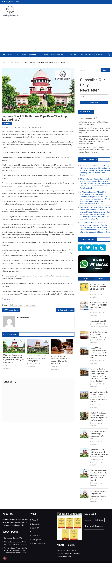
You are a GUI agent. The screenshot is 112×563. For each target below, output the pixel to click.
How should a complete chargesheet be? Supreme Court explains (98, 493)
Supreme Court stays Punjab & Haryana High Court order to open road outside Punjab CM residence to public (99, 454)
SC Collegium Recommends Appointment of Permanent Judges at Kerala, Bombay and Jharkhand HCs (13, 358)
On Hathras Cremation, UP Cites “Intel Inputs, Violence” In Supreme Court (66, 310)
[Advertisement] (56, 35)
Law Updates (21, 127)
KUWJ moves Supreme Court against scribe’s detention (12, 310)
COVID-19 (35, 528)
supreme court (30, 305)
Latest (86, 278)
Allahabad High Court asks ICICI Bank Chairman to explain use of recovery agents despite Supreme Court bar (94, 150)
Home (10, 54)
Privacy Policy (36, 540)
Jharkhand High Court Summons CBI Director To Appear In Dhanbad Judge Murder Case (60, 359)
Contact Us (72, 54)
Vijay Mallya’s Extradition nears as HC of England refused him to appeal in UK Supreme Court (95, 230)
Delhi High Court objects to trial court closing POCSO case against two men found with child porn (99, 416)
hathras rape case (16, 305)
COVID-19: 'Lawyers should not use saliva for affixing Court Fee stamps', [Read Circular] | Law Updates (95, 181)
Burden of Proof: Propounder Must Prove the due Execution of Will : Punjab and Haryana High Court (94, 130)
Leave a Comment (36, 127)
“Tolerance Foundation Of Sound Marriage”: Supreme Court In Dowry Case (98, 434)
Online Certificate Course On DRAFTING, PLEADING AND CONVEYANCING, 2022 (98, 287)
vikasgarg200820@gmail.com (99, 326)
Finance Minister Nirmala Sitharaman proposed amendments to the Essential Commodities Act (94, 216)
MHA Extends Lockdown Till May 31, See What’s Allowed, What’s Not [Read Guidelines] (95, 186)
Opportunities (57, 54)
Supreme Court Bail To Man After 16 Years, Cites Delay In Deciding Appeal (37, 358)
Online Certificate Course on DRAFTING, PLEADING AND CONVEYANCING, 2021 (98, 306)
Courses (44, 54)
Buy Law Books (87, 54)
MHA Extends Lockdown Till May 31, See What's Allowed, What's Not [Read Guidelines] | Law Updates (93, 194)
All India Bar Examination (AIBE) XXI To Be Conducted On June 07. (98, 334)
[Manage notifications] (5, 558)
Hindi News (33, 54)
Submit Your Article (39, 544)
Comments (102, 278)
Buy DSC (99, 54)
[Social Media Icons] (81, 247)
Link (8, 299)
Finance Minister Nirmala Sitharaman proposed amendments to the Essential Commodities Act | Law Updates (93, 225)
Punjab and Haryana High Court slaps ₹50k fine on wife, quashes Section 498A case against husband (98, 475)
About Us (35, 520)
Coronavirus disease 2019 (88, 118)
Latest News (21, 54)
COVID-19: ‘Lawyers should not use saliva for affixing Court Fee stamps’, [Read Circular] (95, 173)
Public (98, 532)
